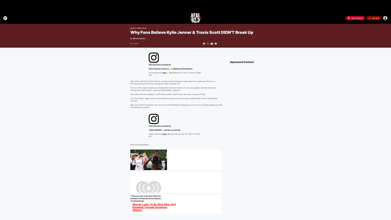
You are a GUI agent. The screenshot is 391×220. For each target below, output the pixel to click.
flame (164, 134)
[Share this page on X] (207, 43)
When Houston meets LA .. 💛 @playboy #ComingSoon (170, 69)
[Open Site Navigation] (5, 18)
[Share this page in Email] (211, 43)
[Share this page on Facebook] (204, 43)
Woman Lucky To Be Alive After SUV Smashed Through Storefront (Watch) (154, 207)
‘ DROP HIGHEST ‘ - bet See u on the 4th (164, 130)
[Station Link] (195, 18)
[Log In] (385, 18)
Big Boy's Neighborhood (138, 28)
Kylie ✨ (165, 73)
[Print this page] (215, 43)
